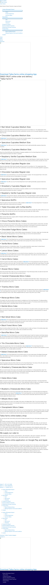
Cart (6, 19)
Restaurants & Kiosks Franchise (9, 27)
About (7, 12)
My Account (8, 21)
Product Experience (10, 13)
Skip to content (3, 0)
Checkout (8, 22)
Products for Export (6, 24)
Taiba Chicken (3, 3)
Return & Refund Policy (10, 31)
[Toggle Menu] (12, 10)
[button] (2, 536)
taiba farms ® (4, 138)
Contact (4, 34)
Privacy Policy (5, 28)
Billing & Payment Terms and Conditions (14, 33)
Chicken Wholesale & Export (8, 9)
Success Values (9, 15)
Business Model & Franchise (8, 25)
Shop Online (5, 16)
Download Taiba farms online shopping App (18, 74)
